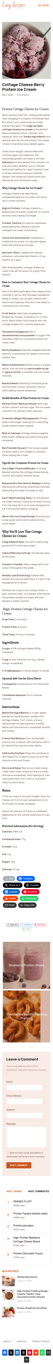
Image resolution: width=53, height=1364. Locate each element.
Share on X (13, 925)
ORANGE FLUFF (22, 1201)
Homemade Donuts (27, 1277)
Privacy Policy (41, 1341)
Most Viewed (14, 1191)
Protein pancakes (23, 1225)
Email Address (13, 1095)
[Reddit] (35, 1353)
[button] (44, 5)
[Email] (48, 1353)
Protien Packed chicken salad (30, 1213)
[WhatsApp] (42, 1353)
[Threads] (23, 1353)
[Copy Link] (26, 1360)
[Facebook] (4, 1353)
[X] (11, 1353)
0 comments (23, 95)
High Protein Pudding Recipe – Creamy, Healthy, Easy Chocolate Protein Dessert (33, 1294)
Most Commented (38, 1191)
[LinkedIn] (17, 1353)
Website (10, 1109)
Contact (21, 1341)
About (7, 1341)
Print (28, 929)
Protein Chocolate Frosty (28, 1253)
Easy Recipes (13, 5)
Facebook (27, 925)
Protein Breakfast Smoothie (32, 1308)
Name (9, 1082)
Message (11, 1124)
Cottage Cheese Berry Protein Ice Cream (23, 87)
